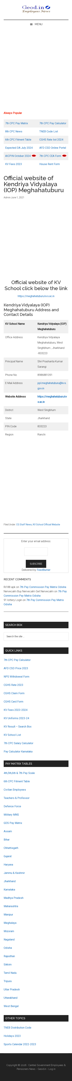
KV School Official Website (46, 524)
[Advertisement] (36, 71)
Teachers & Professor (16, 798)
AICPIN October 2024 (18, 156)
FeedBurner (43, 569)
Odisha (8, 947)
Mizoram (9, 931)
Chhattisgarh (11, 848)
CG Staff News (24, 524)
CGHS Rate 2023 (13, 685)
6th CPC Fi (11, 139)
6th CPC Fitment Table (17, 781)
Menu (39, 24)
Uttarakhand (10, 997)
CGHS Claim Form (14, 693)
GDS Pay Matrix (13, 823)
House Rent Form (49, 164)
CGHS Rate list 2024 (51, 139)
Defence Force (12, 806)
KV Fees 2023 (13, 164)
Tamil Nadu (10, 972)
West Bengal (11, 1006)
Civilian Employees (15, 789)
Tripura (8, 981)
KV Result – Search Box (17, 726)
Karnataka (9, 889)
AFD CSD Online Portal (52, 147)
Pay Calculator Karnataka (18, 751)
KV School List (12, 734)
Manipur (8, 914)
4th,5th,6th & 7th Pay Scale (19, 773)
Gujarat (8, 856)
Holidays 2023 (12, 1036)
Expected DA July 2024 (19, 147)
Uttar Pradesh (12, 989)
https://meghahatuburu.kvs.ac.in (36, 296)
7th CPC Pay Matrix (16, 123)
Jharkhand (10, 881)
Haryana (8, 864)
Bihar (7, 839)
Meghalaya (10, 922)
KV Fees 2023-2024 (15, 710)
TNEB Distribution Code (17, 1027)
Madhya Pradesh (13, 898)
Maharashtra (11, 906)
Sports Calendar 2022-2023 (20, 1044)
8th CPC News (13, 131)
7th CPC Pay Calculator (52, 123)
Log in (52, 1069)
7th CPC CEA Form (50, 156)
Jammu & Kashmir (14, 873)
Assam (8, 831)
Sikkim (8, 964)
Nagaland (9, 939)
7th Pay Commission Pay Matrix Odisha (43, 587)
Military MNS (11, 814)
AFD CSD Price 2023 (16, 668)
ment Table (24, 139)
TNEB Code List (48, 131)
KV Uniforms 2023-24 (16, 718)
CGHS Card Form (13, 701)
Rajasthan (9, 956)
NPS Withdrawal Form (16, 676)
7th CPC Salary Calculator (18, 743)
